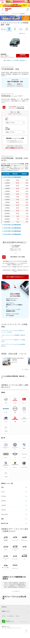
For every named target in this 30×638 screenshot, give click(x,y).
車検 (15, 29)
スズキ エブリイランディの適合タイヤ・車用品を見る (13, 340)
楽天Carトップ (4, 13)
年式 (6, 119)
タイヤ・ (21, 29)
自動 (26, 29)
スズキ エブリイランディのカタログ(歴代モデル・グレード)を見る (12, 331)
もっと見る (25, 369)
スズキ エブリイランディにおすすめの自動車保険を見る (13, 345)
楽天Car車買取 (7, 170)
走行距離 (7, 128)
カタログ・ (3, 29)
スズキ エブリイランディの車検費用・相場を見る (13, 336)
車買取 (9, 29)
